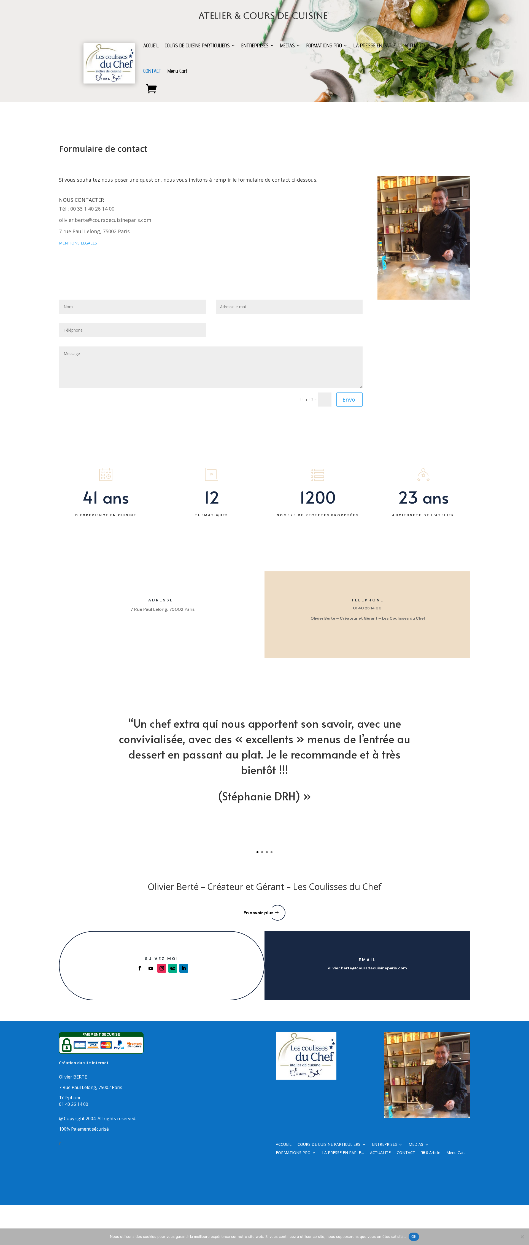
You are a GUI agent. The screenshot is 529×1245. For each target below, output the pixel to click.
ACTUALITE (415, 45)
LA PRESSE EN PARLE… (375, 45)
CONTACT (152, 71)
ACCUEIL (151, 45)
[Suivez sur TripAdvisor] (172, 968)
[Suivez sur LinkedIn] (183, 968)
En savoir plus (259, 913)
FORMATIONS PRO (324, 45)
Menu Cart (177, 71)
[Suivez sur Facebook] (139, 968)
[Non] (522, 1236)
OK (414, 1236)
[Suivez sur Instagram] (161, 968)
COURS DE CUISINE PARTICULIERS (197, 45)
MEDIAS (287, 45)
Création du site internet (84, 1062)
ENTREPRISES (255, 45)
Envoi (349, 399)
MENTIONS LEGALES (78, 243)
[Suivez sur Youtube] (150, 968)
